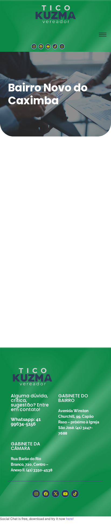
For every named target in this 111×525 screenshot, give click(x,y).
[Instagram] (34, 46)
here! (70, 519)
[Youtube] (48, 46)
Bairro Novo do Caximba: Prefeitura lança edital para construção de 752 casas (49, 244)
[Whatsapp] (62, 46)
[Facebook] (41, 46)
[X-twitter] (55, 494)
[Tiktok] (55, 46)
